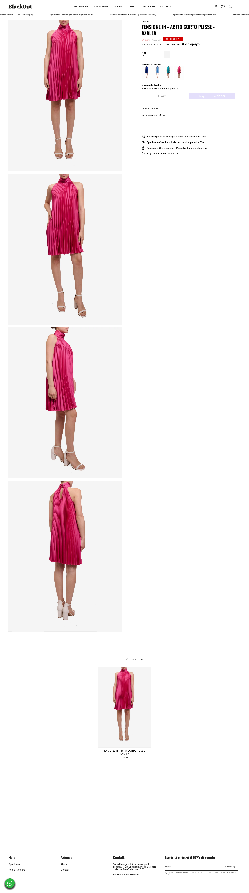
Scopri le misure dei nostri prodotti (160, 88)
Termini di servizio (227, 872)
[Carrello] (238, 6)
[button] (101, 6)
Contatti (65, 869)
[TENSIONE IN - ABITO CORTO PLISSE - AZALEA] (124, 707)
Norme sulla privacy (210, 872)
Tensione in (147, 21)
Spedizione (14, 864)
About (64, 864)
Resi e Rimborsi (16, 869)
